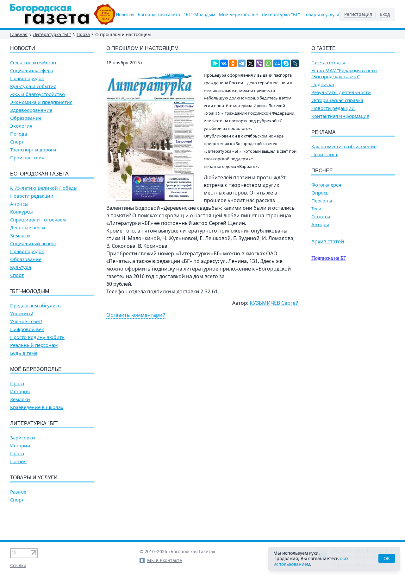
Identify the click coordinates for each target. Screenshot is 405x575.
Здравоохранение (31, 110)
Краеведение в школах (36, 407)
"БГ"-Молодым (199, 14)
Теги (316, 209)
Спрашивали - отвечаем (38, 220)
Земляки (20, 236)
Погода (18, 134)
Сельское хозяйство (33, 63)
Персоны (321, 201)
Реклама (323, 132)
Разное (18, 492)
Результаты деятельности (341, 92)
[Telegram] (242, 63)
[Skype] (286, 63)
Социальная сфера (31, 70)
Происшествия (27, 158)
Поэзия (18, 461)
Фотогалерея (326, 185)
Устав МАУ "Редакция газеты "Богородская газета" (344, 73)
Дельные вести (27, 228)
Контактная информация (340, 116)
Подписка (322, 84)
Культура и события (33, 86)
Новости (125, 14)
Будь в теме (23, 353)
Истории (20, 446)
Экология (21, 126)
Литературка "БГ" (281, 14)
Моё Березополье (238, 14)
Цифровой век (27, 329)
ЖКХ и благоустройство (37, 94)
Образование (25, 118)
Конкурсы (21, 212)
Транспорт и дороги (33, 150)
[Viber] (259, 63)
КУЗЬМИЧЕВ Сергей (274, 302)
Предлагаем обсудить (35, 306)
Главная (19, 34)
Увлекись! (21, 313)
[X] (250, 63)
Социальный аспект (33, 243)
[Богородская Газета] (63, 14)
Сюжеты (320, 217)
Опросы (320, 193)
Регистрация (358, 14)
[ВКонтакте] (224, 63)
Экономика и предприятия (41, 102)
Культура (20, 267)
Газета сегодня (328, 63)
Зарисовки (22, 438)
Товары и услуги (321, 14)
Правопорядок (27, 78)
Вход (385, 14)
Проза (83, 34)
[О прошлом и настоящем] (151, 137)
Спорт (17, 142)
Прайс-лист (324, 154)
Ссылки (18, 565)
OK (386, 558)
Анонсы (19, 204)
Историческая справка (337, 100)
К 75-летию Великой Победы (44, 188)
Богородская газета (159, 14)
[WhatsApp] (268, 63)
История (20, 391)
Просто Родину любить (37, 337)
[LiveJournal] (295, 63)
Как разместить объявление (344, 147)
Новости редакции (31, 196)
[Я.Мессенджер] (215, 63)
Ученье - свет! (26, 321)
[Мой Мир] (277, 63)
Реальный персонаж (34, 345)
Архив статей (327, 241)
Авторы (320, 224)
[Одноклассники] (233, 63)
